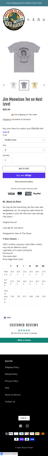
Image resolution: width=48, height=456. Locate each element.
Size (4, 145)
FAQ (7, 388)
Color (5, 135)
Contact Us (10, 401)
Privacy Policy (11, 381)
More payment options (24, 181)
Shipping (7, 119)
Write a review (24, 340)
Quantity (6, 155)
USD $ (23, 418)
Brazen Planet (27, 448)
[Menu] (43, 19)
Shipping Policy (12, 367)
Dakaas (14, 454)
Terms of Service (13, 395)
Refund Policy (11, 374)
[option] (13, 85)
